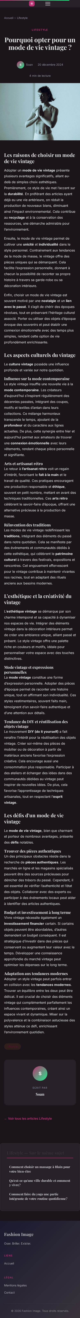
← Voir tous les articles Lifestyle (28, 1118)
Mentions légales (15, 1285)
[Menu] (48, 3)
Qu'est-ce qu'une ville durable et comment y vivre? (39, 1183)
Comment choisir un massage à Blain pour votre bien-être (39, 1169)
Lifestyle (22, 17)
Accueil (8, 17)
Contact (9, 1292)
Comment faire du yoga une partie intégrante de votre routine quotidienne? (38, 1196)
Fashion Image (18, 1234)
